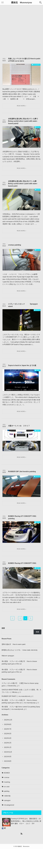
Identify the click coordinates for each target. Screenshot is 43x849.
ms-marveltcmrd (24, 696)
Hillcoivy (15, 692)
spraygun (7, 800)
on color (6, 786)
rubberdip (7, 796)
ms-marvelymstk (17, 709)
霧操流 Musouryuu (21, 2)
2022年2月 (7, 743)
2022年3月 (7, 738)
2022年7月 (7, 729)
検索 (3, 628)
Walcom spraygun (8, 656)
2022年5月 (7, 733)
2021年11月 (8, 752)
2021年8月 (7, 761)
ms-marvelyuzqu (30, 703)
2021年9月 (7, 756)
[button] (40, 2)
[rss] (21, 834)
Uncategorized (9, 805)
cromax (6, 777)
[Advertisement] (21, 29)
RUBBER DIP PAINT (9, 696)
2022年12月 (8, 720)
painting (6, 791)
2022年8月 (7, 724)
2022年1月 (7, 747)
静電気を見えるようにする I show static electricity (19, 650)
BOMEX (7, 773)
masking (7, 782)
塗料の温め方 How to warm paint (13, 644)
